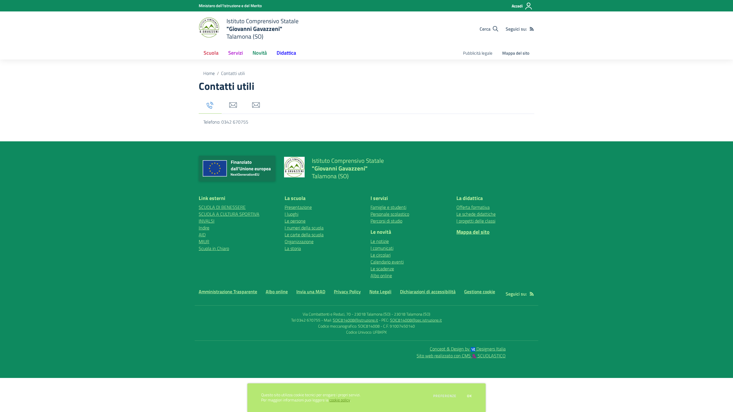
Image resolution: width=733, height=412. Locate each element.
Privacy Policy (347, 291)
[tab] (210, 105)
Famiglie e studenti (388, 207)
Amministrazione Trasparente (228, 291)
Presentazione (298, 207)
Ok (469, 396)
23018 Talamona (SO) (412, 314)
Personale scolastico (390, 214)
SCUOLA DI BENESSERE (222, 207)
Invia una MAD (310, 291)
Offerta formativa (473, 207)
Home (209, 73)
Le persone (295, 220)
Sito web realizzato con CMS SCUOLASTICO (461, 355)
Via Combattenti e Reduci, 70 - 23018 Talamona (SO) (347, 314)
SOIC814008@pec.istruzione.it (416, 320)
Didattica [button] (286, 53)
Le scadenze (382, 268)
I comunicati (382, 248)
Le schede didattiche (476, 214)
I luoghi (291, 214)
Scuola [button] (211, 53)
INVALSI (206, 220)
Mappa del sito (515, 53)
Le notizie (380, 241)
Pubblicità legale (477, 53)
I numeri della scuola (304, 227)
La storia (293, 248)
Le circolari (381, 254)
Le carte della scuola (304, 234)
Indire (204, 227)
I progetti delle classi (475, 220)
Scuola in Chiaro (214, 248)
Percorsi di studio (386, 220)
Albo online (381, 275)
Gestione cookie (479, 291)
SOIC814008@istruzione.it (355, 320)
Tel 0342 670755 (305, 320)
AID (202, 234)
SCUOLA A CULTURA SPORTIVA (229, 214)
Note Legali (380, 291)
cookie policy (339, 400)
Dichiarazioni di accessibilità (428, 291)
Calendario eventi (387, 261)
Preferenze (444, 396)
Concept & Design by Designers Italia (468, 348)
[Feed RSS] (531, 28)
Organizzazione (299, 241)
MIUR (204, 241)
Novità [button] (260, 53)
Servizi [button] (235, 53)
